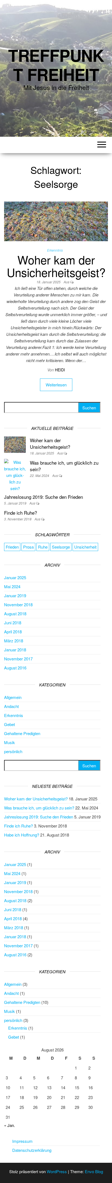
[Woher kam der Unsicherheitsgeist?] (56, 220)
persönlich (13, 751)
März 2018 (13, 640)
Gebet (9, 724)
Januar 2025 (15, 577)
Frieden (12, 547)
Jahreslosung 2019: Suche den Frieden (43, 496)
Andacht (11, 706)
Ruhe (43, 547)
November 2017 (18, 659)
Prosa (28, 547)
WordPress (57, 1171)
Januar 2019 (15, 595)
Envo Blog (94, 1171)
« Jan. (9, 1125)
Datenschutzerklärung (31, 1150)
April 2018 (13, 631)
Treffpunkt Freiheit (56, 64)
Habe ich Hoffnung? (21, 835)
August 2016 (15, 668)
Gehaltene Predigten (22, 733)
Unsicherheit (85, 547)
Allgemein (12, 697)
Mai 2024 (12, 586)
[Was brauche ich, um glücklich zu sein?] (15, 474)
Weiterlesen (56, 384)
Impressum (22, 1141)
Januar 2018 (15, 649)
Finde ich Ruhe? (20, 512)
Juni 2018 (12, 622)
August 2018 (15, 613)
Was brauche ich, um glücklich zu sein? (64, 466)
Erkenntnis (55, 250)
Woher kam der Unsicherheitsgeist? (56, 265)
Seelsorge (61, 547)
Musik (9, 742)
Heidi (60, 369)
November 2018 (18, 604)
